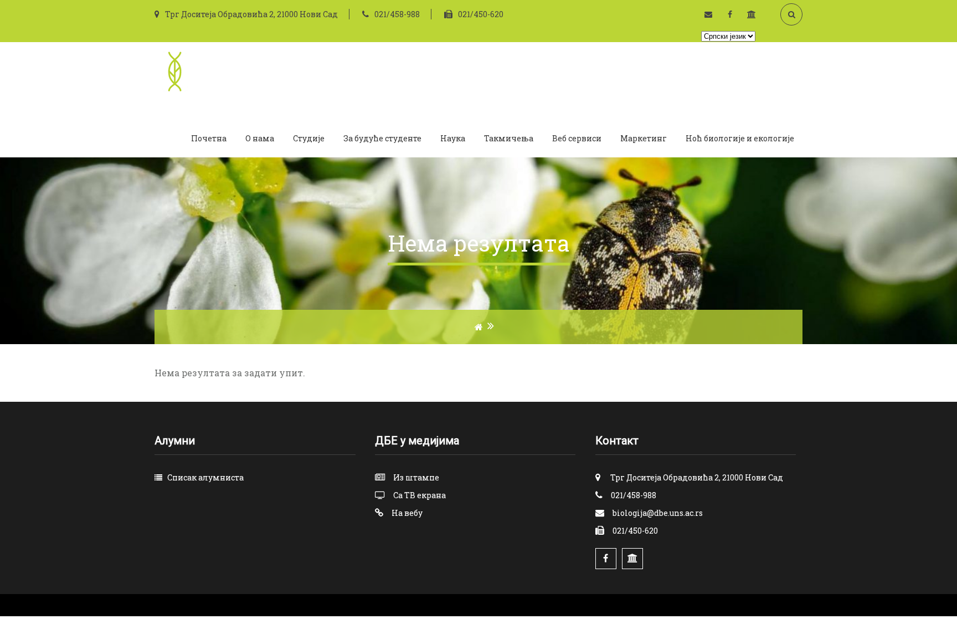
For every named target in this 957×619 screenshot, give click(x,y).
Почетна (209, 138)
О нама (259, 138)
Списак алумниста (205, 477)
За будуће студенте (382, 138)
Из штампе (416, 477)
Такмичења (508, 138)
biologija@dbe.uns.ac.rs (658, 513)
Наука (452, 138)
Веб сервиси (576, 138)
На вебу (407, 513)
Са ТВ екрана (419, 495)
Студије (309, 138)
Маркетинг (643, 138)
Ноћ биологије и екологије (740, 138)
